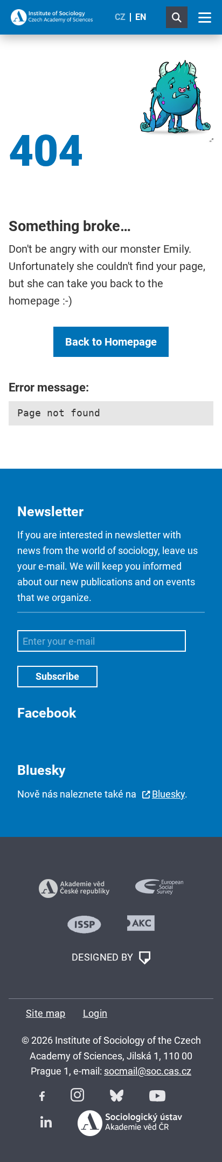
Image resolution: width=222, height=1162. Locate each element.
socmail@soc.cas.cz (147, 1071)
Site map (46, 1013)
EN (140, 17)
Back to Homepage (111, 341)
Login (95, 1013)
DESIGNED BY (104, 957)
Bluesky (168, 794)
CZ (120, 17)
